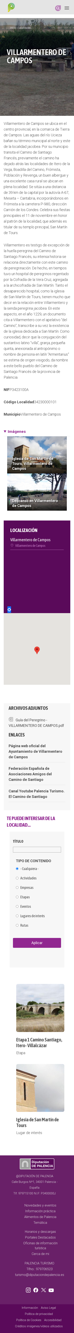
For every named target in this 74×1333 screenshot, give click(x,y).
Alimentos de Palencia (40, 1217)
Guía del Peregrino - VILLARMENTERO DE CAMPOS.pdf (36, 723)
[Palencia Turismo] (10, 8)
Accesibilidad (52, 1320)
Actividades (28, 878)
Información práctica (40, 1211)
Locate (9, 609)
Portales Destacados (40, 1237)
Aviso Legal (48, 1308)
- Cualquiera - (29, 869)
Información (30, 1308)
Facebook (37, 1289)
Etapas (25, 897)
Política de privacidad (39, 1314)
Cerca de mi (40, 1254)
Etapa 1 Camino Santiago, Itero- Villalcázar (39, 1042)
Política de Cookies (28, 1320)
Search (58, 8)
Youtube (50, 1289)
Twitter (44, 1289)
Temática (40, 1223)
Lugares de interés (32, 916)
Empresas (27, 887)
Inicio (13, 27)
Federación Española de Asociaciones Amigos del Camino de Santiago (30, 774)
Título (18, 841)
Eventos (25, 906)
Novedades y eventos (40, 1205)
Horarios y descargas (40, 1232)
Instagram (29, 1289)
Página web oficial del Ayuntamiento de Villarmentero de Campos (35, 751)
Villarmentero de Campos (41, 414)
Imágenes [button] (17, 431)
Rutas (24, 925)
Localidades (24, 27)
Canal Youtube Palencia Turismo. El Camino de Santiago (37, 794)
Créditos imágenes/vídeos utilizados (39, 1326)
